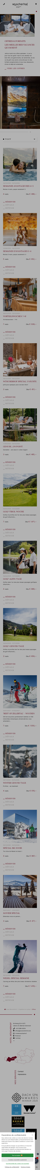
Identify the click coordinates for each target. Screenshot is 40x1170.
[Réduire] (32, 1135)
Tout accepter (16, 1155)
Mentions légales (25, 1167)
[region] (17, 1144)
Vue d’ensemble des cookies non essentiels (17, 1163)
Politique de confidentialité (12, 1167)
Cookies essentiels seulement (17, 1160)
